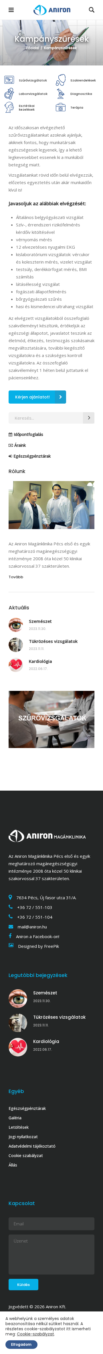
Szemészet (40, 621)
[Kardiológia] (16, 665)
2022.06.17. (38, 668)
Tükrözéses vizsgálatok (53, 641)
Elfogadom (21, 1344)
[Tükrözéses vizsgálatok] (16, 645)
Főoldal (32, 47)
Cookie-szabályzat (35, 1334)
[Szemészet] (16, 625)
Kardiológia (40, 661)
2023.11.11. (36, 648)
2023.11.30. (37, 628)
